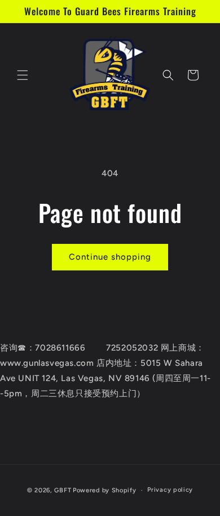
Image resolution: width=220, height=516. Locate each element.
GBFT (62, 490)
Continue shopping (110, 257)
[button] (22, 75)
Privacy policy (170, 489)
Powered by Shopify (105, 490)
